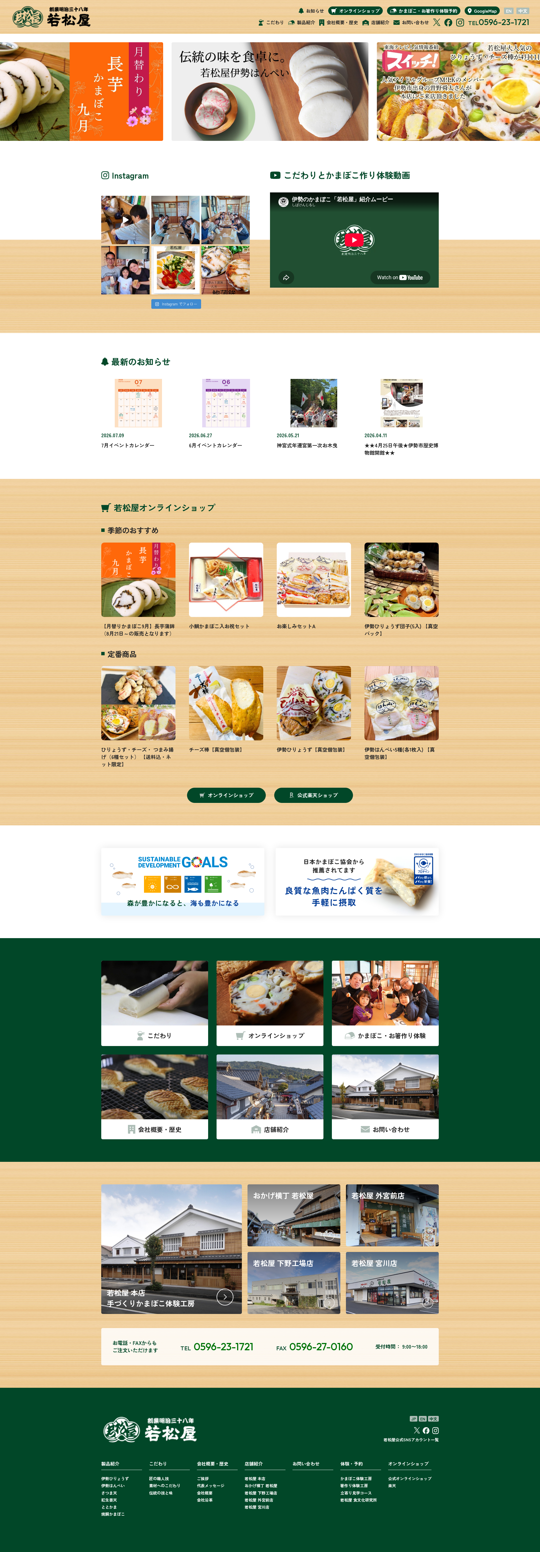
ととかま (109, 1507)
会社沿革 (205, 1500)
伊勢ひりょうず (115, 1478)
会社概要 (205, 1493)
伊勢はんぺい (113, 1485)
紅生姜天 (109, 1500)
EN (509, 11)
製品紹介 (110, 1463)
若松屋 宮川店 (257, 1507)
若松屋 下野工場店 (261, 1493)
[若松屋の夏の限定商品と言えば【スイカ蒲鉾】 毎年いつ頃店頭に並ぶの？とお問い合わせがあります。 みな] (175, 270)
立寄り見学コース (356, 1493)
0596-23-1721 (504, 22)
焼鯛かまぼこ (113, 1514)
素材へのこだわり (165, 1485)
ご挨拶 (203, 1478)
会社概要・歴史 (212, 1463)
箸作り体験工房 (354, 1485)
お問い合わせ (306, 1463)
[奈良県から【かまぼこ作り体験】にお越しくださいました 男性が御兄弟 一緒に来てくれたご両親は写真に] (175, 220)
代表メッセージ (210, 1485)
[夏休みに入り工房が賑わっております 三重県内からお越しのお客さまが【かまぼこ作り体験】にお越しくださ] (225, 220)
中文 (522, 11)
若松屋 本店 (255, 1478)
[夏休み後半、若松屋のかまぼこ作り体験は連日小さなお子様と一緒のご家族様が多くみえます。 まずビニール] (125, 220)
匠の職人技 (159, 1478)
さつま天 (109, 1493)
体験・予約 (351, 1463)
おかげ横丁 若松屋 (261, 1485)
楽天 (392, 1485)
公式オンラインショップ (409, 1478)
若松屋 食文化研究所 (358, 1500)
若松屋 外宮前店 (259, 1500)
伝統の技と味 (161, 1493)
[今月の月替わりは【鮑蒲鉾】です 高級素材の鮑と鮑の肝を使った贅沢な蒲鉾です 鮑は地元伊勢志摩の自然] (225, 270)
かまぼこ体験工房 (356, 1478)
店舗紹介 (254, 1463)
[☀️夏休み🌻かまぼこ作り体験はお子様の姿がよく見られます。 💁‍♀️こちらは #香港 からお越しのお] (125, 270)
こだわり (158, 1463)
